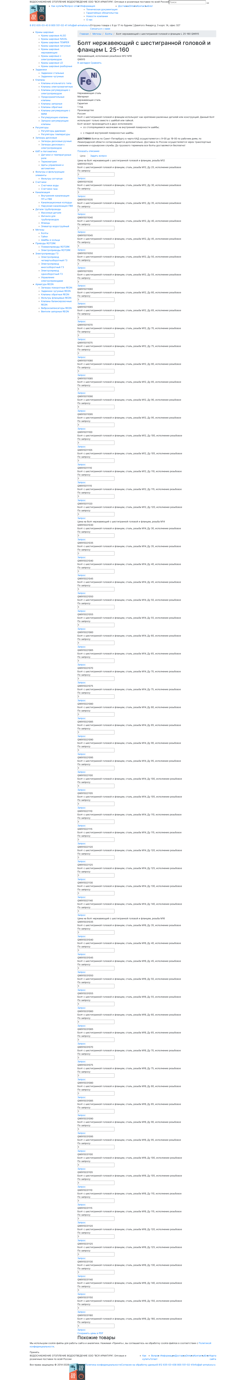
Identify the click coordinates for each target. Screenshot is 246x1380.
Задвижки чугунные (52, 76)
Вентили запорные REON (55, 311)
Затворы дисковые (46, 137)
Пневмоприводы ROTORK (55, 246)
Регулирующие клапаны (54, 117)
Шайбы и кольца (50, 239)
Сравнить (96, 62)
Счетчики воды (50, 185)
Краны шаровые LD (52, 62)
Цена (82, 155)
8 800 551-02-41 (58, 25)
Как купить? (58, 6)
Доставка (123, 6)
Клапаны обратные (51, 107)
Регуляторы (42, 127)
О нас (89, 19)
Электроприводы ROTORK (55, 250)
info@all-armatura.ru (79, 25)
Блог (150, 6)
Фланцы (45, 222)
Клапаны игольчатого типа (56, 83)
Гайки (44, 236)
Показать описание (88, 151)
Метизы (39, 229)
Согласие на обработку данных (138, 1364)
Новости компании (97, 16)
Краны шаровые (44, 32)
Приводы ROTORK (45, 243)
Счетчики (40, 182)
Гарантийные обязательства (102, 12)
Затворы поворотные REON (56, 287)
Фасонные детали (51, 212)
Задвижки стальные (52, 73)
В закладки (83, 62)
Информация (88, 6)
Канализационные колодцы (56, 202)
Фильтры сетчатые (51, 178)
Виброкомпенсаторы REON (56, 308)
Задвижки (41, 69)
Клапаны (40, 79)
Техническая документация (101, 9)
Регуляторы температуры (55, 134)
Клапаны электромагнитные (57, 86)
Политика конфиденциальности (103, 1364)
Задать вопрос (98, 155)
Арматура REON (44, 284)
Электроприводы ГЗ (46, 253)
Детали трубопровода (48, 209)
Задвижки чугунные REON (56, 291)
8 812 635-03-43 (39, 25)
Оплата (133, 6)
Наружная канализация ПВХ (57, 205)
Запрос (81, 178)
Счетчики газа (49, 188)
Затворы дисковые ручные (56, 141)
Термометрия (49, 161)
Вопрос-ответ (73, 6)
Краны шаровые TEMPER (55, 42)
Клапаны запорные (51, 103)
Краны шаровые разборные (56, 66)
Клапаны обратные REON (55, 294)
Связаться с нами (100, 28)
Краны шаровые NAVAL (54, 38)
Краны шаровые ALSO (53, 35)
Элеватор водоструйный (55, 226)
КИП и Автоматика (46, 151)
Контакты (142, 6)
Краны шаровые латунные (55, 45)
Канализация (42, 192)
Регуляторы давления (53, 130)
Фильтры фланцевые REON (56, 297)
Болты (44, 233)
